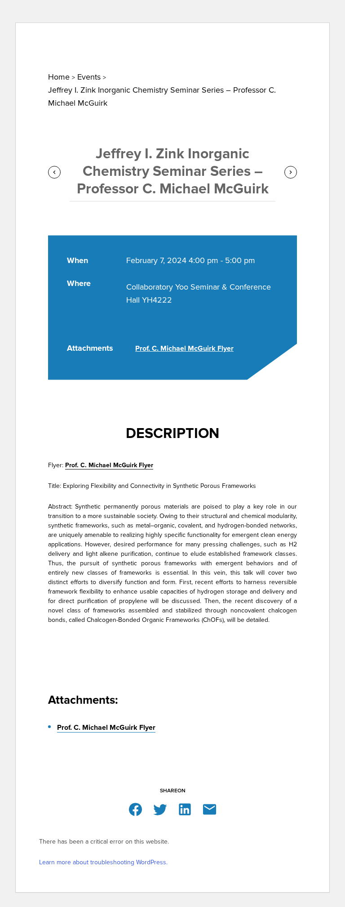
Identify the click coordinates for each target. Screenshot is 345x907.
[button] (320, 11)
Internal (240, 9)
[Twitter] (160, 809)
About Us (35, 36)
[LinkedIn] (185, 809)
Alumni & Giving (301, 36)
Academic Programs (239, 36)
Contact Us (195, 9)
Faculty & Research (171, 36)
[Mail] (209, 809)
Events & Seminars (106, 36)
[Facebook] (135, 809)
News (63, 36)
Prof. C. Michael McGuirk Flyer (184, 348)
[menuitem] (35, 36)
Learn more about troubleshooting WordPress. (103, 862)
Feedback (284, 9)
